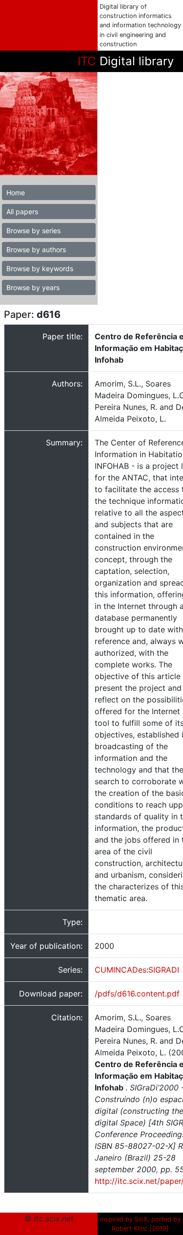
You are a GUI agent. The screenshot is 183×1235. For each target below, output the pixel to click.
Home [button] (15, 192)
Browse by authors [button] (36, 249)
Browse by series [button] (33, 230)
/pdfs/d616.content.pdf (137, 993)
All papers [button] (22, 211)
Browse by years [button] (33, 287)
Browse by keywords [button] (39, 268)
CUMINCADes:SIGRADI (137, 970)
